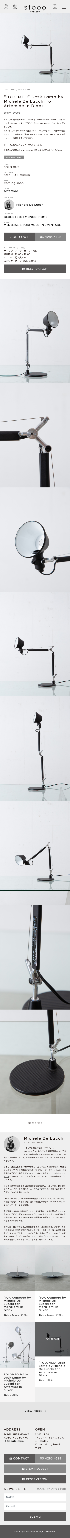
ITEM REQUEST (36, 1468)
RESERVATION (37, 268)
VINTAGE (54, 225)
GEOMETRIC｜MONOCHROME (25, 217)
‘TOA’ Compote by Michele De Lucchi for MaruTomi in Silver (52, 1304)
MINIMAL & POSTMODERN (24, 225)
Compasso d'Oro (14, 157)
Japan (15, 1315)
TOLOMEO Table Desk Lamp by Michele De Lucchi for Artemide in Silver (16, 1382)
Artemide (11, 191)
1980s (16, 112)
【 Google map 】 (15, 1441)
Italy (7, 112)
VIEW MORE (33, 1411)
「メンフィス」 (28, 1173)
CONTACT (21, 1458)
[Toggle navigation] (64, 7)
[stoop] (35, 7)
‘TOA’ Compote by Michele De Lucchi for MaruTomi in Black (17, 1304)
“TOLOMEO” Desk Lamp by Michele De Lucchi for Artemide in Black (52, 1369)
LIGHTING (9, 90)
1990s (24, 1315)
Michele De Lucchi (30, 204)
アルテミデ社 (41, 1189)
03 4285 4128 (50, 237)
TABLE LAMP (24, 90)
